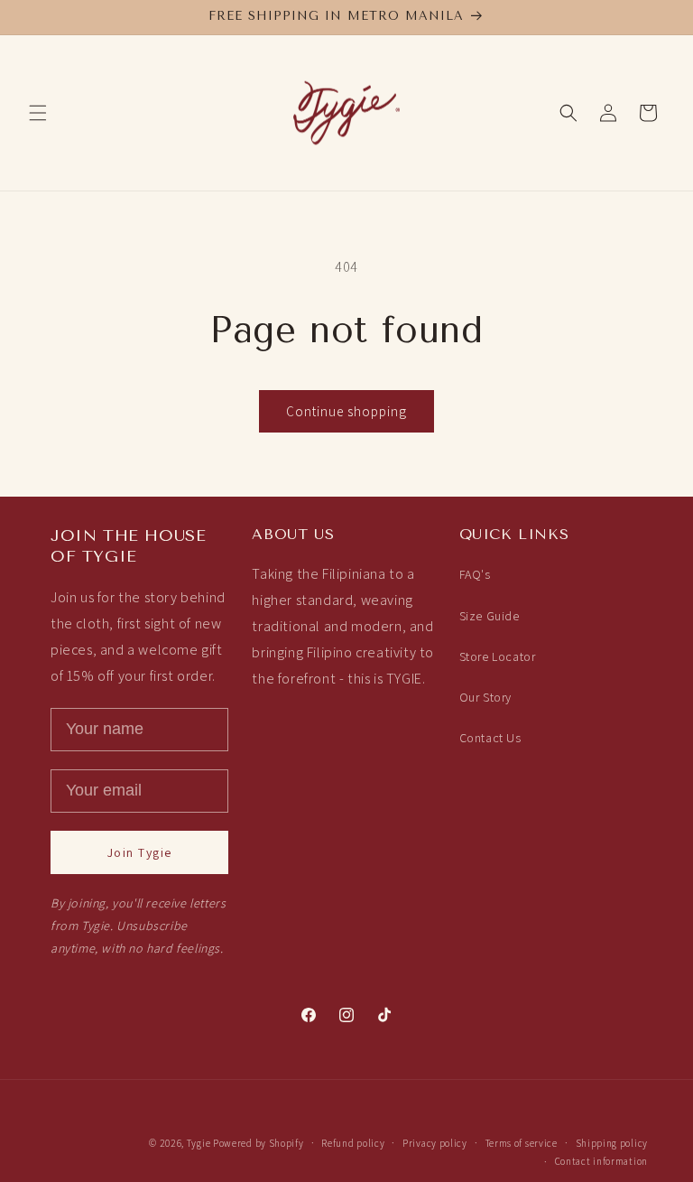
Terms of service (521, 1143)
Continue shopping (346, 411)
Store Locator (497, 656)
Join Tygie (139, 852)
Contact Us (490, 738)
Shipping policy (612, 1143)
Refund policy (352, 1143)
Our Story (485, 697)
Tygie (199, 1143)
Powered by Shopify (258, 1143)
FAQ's (475, 574)
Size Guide (489, 616)
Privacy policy (434, 1143)
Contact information (601, 1161)
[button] (38, 113)
